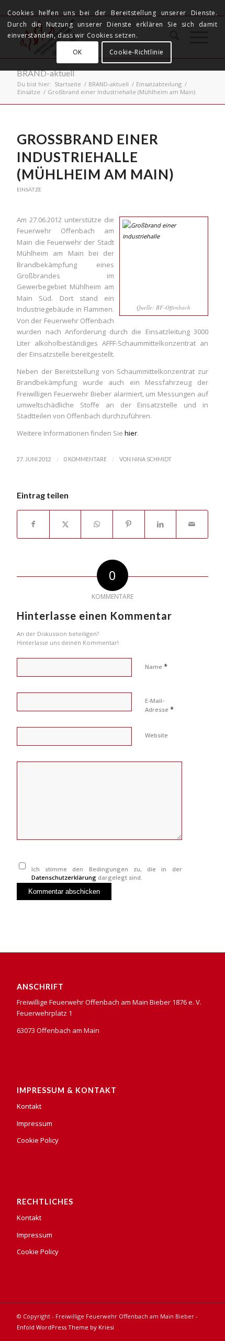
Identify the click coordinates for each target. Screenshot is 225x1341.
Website (156, 735)
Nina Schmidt (152, 459)
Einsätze (29, 189)
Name (156, 666)
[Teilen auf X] (65, 524)
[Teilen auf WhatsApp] (97, 524)
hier (131, 433)
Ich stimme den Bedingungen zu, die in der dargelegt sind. (106, 873)
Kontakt (29, 1106)
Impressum (34, 1123)
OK (77, 52)
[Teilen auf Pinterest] (128, 524)
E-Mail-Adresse (159, 705)
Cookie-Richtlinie (136, 52)
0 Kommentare (85, 459)
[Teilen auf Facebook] (33, 524)
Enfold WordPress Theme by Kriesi (65, 1327)
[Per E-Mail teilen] (192, 524)
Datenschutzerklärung (63, 877)
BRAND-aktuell (45, 73)
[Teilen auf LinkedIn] (160, 524)
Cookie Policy (38, 1140)
